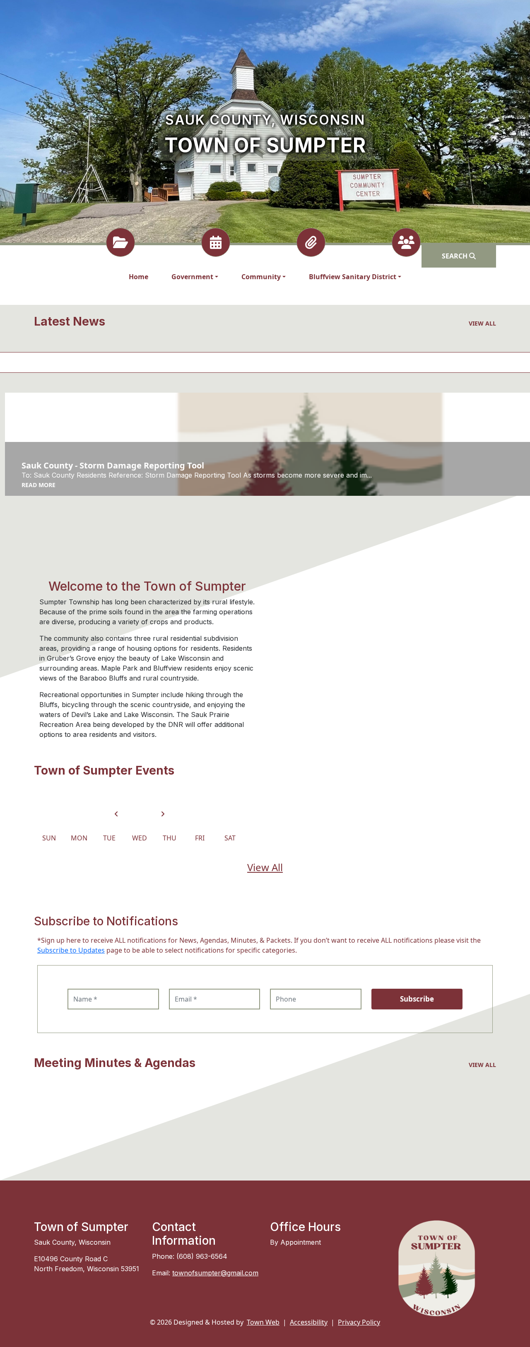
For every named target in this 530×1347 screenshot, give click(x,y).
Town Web (263, 1322)
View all (482, 323)
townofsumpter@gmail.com (215, 1273)
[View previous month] (116, 814)
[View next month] (163, 814)
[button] (195, 276)
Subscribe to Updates (71, 950)
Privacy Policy (359, 1322)
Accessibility (309, 1322)
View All (265, 867)
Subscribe (417, 999)
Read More (38, 485)
